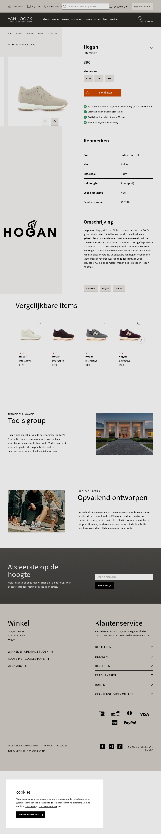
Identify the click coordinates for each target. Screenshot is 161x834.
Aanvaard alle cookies (29, 814)
